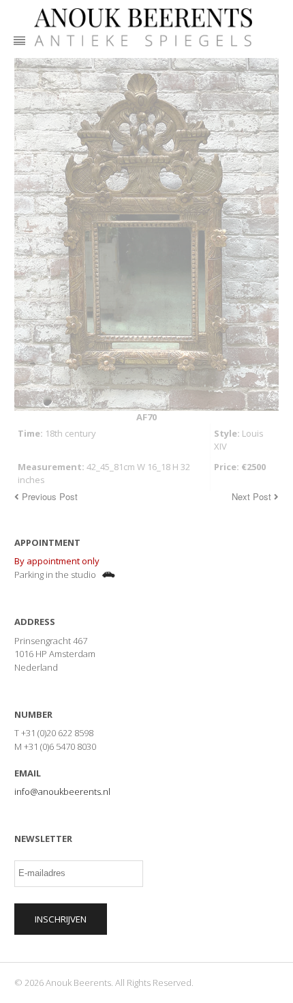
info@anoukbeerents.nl (62, 791)
